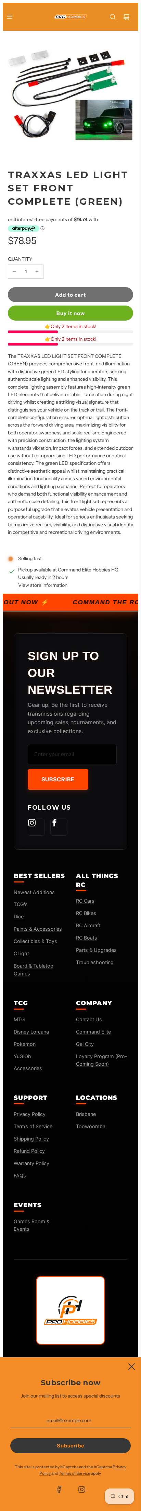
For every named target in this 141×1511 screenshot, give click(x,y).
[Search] (112, 16)
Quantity (20, 259)
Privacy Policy (30, 1114)
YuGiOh (22, 1056)
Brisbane (86, 1114)
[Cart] (126, 16)
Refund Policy (29, 1151)
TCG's (21, 904)
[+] (37, 271)
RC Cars (85, 901)
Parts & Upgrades (96, 950)
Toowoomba (90, 1126)
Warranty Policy (31, 1163)
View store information (42, 585)
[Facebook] (58, 827)
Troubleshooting (95, 962)
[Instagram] (36, 827)
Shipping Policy (31, 1139)
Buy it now (70, 313)
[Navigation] (9, 17)
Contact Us (89, 1019)
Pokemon (25, 1044)
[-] (14, 271)
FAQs (20, 1175)
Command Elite (93, 1032)
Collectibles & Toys (35, 941)
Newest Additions (34, 892)
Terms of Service (33, 1126)
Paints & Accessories (38, 929)
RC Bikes (86, 913)
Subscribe (58, 779)
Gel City (85, 1044)
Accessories (28, 1068)
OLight (21, 953)
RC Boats (86, 938)
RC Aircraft (88, 925)
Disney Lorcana (31, 1032)
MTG (19, 1019)
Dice (19, 916)
